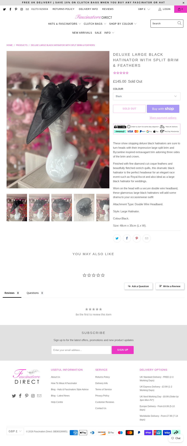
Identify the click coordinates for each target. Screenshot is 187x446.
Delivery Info (88, 9)
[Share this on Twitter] (117, 238)
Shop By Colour (121, 23)
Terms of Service (103, 389)
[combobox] (166, 24)
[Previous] (10, 120)
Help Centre (57, 402)
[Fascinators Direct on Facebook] (10, 9)
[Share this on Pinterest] (137, 238)
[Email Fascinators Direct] (27, 9)
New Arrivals (82, 32)
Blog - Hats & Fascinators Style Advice (70, 389)
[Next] (106, 120)
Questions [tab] (33, 293)
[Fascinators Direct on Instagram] (21, 9)
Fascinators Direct (43, 431)
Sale (98, 32)
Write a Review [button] (171, 286)
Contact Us (100, 408)
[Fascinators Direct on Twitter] (4, 9)
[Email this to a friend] (147, 238)
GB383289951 (60, 431)
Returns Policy (64, 9)
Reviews (108, 9)
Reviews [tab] (9, 293)
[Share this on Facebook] (127, 238)
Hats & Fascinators (62, 23)
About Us (55, 377)
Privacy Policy (102, 395)
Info (108, 32)
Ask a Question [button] (140, 286)
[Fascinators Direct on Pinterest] (15, 9)
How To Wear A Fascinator (64, 383)
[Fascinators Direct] (93, 17)
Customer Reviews (104, 402)
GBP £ (142, 9)
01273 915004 (39, 9)
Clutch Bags (94, 23)
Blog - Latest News (60, 395)
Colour (118, 89)
